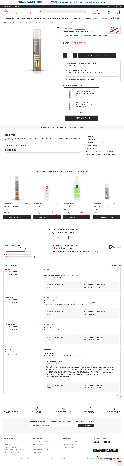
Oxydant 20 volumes (70, 208)
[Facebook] (102, 443)
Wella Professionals (70, 27)
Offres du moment (69, 447)
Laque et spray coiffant (49, 22)
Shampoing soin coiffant (32, 22)
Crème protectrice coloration (43, 208)
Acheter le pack (81, 118)
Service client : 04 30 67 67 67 (42, 442)
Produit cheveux (9, 18)
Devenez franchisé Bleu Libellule (13, 450)
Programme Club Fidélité (71, 442)
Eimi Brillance (99, 142)
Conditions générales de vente (20, 458)
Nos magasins (7, 444)
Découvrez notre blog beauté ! (13, 452)
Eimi (93, 139)
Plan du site (67, 458)
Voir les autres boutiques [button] (75, 74)
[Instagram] (94, 443)
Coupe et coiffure (39, 18)
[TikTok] (98, 443)
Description (45, 128)
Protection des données (33, 458)
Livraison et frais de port (40, 450)
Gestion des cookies (45, 458)
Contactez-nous (38, 444)
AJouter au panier (97, 56)
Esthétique (65, 18)
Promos (95, 18)
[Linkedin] (109, 443)
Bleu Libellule (13, 22)
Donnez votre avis (80, 29)
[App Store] (112, 452)
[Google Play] (99, 452)
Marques (88, 18)
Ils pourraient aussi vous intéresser (64, 128)
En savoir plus (102, 36)
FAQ (34, 447)
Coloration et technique (24, 18)
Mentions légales (7, 458)
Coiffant (41, 22)
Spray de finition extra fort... (12, 208)
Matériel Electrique (54, 18)
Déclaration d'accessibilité (57, 458)
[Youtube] (105, 443)
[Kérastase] (115, 18)
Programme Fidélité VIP (71, 444)
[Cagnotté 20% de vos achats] (62, 2)
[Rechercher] (83, 11)
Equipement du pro (77, 18)
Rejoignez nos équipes (10, 447)
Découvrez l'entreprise (10, 442)
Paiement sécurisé (39, 452)
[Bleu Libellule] (17, 12)
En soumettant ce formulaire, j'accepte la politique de (53, 429)
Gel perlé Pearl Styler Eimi (101, 208)
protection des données (67, 429)
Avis (81, 128)
